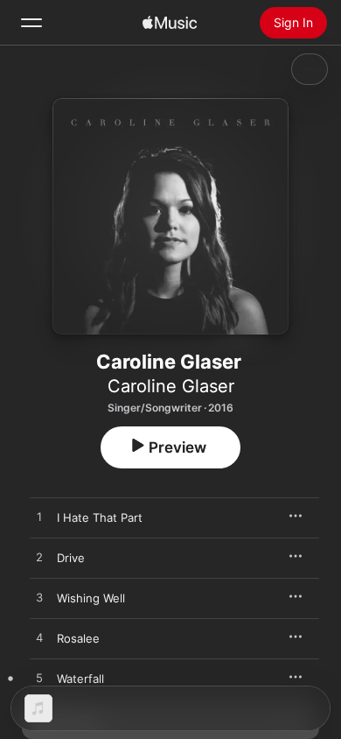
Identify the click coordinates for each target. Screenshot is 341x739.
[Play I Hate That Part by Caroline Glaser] (39, 517)
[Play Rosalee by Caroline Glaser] (39, 638)
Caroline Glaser (171, 386)
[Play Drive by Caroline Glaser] (39, 558)
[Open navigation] (31, 23)
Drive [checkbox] (71, 558)
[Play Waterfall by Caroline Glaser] (39, 678)
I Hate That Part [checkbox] (100, 517)
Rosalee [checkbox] (78, 638)
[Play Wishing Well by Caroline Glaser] (39, 598)
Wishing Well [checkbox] (91, 598)
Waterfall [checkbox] (80, 679)
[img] (170, 23)
